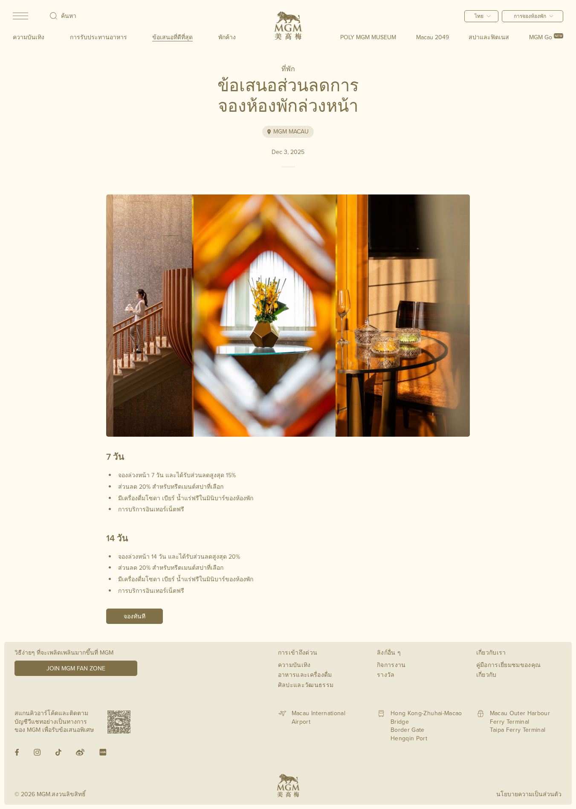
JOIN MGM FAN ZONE (75, 668)
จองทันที (134, 616)
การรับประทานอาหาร (98, 37)
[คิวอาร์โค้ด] (118, 722)
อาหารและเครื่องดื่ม (305, 674)
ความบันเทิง (28, 37)
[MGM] (288, 25)
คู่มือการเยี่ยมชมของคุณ (508, 665)
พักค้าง (227, 37)
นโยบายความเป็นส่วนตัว (529, 794)
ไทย (479, 16)
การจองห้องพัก (530, 16)
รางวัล (386, 674)
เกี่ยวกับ (486, 674)
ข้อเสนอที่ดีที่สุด (172, 37)
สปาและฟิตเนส (489, 37)
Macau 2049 (432, 37)
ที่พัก (288, 68)
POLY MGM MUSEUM (368, 37)
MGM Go (545, 37)
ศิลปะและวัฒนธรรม (306, 685)
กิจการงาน (391, 665)
